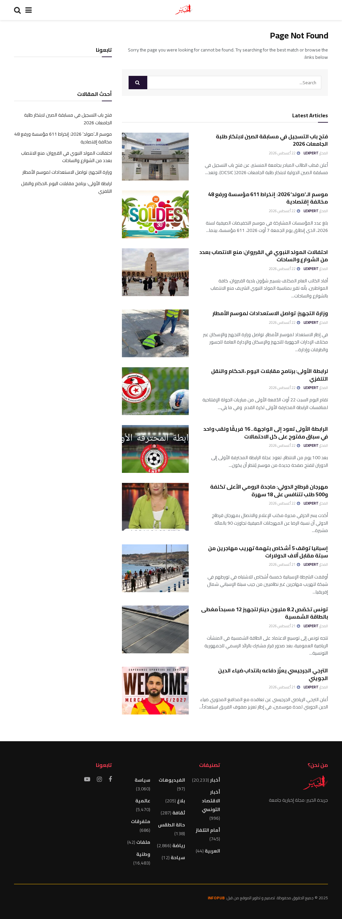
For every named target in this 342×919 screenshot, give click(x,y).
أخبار (215, 780)
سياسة (142, 780)
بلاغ (181, 800)
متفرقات (140, 821)
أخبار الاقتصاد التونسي (211, 801)
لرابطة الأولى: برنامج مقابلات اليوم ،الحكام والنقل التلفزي (269, 374)
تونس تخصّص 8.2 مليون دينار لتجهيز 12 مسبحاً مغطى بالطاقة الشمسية (264, 613)
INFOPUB (216, 898)
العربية (212, 850)
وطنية (143, 854)
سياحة (178, 857)
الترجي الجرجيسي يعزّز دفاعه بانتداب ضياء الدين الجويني (273, 674)
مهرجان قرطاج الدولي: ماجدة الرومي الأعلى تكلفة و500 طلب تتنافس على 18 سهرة (269, 490)
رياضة (178, 845)
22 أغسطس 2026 (282, 153)
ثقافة (178, 812)
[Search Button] (138, 82)
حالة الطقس (171, 824)
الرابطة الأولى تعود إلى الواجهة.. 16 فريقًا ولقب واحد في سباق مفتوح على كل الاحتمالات (265, 432)
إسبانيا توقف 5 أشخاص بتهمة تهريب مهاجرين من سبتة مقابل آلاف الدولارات (268, 551)
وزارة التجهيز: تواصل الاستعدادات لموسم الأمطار (270, 313)
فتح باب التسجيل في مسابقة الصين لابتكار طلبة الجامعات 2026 (272, 140)
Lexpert (311, 153)
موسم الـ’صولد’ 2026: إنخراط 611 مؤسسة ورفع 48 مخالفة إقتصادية (268, 198)
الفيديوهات (172, 780)
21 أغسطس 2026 (282, 564)
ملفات (143, 842)
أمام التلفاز (208, 830)
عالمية (142, 800)
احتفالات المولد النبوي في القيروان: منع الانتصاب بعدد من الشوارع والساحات (263, 255)
